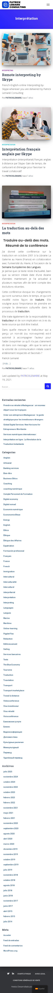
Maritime (7, 623)
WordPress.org (10, 951)
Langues (7, 613)
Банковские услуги (12, 722)
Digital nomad (9, 504)
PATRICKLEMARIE (30, 375)
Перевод (7, 753)
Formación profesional (13, 551)
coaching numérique (12, 489)
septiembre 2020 (10, 828)
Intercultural (8, 577)
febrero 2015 (9, 916)
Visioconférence (10, 716)
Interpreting (7, 70)
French (6, 566)
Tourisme (7, 670)
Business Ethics (10, 478)
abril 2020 (7, 839)
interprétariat (9, 592)
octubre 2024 (9, 782)
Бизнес (6, 727)
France (6, 561)
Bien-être (7, 473)
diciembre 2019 (10, 849)
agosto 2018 (9, 885)
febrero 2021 (9, 818)
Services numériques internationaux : (20, 434)
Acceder (7, 935)
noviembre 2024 (10, 777)
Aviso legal (40, 974)
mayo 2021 (8, 813)
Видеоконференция (12, 732)
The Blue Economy (11, 665)
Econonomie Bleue (11, 515)
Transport (7, 685)
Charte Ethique (24, 974)
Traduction (8, 675)
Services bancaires (12, 654)
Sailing (6, 649)
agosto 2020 (9, 834)
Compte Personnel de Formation (17, 494)
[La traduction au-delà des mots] (26, 202)
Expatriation (8, 546)
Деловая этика (10, 737)
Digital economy (10, 499)
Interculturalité (9, 582)
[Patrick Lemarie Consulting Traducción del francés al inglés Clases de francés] (15, 4)
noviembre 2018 (10, 875)
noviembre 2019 (10, 854)
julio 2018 (7, 890)
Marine (6, 618)
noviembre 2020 (10, 823)
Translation (8, 680)
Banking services (11, 468)
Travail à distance (11, 696)
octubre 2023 (9, 792)
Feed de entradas (11, 940)
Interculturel (8, 587)
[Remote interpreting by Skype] (26, 49)
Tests (5, 660)
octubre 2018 (9, 880)
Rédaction (8, 639)
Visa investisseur (11, 706)
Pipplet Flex (8, 634)
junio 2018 (8, 896)
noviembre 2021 (10, 808)
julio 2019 (7, 870)
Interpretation (8, 145)
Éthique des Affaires (12, 541)
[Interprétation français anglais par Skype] (26, 123)
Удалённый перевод (12, 758)
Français (7, 556)
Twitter (8, 974)
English (6, 525)
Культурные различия (13, 742)
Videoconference (11, 701)
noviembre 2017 (10, 901)
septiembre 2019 (10, 865)
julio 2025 (7, 772)
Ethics (6, 530)
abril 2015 (7, 911)
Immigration (9, 571)
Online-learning (10, 628)
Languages (8, 608)
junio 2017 (8, 906)
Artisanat (7, 463)
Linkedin (13, 974)
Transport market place (13, 690)
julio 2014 (7, 922)
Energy (6, 520)
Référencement (10, 644)
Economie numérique (13, 509)
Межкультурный (11, 747)
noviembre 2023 (10, 787)
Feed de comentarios (13, 946)
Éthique (6, 535)
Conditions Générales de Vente (26, 980)
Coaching (7, 484)
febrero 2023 (9, 797)
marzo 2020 (8, 844)
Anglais (6, 458)
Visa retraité (8, 711)
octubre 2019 (9, 859)
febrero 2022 (9, 803)
